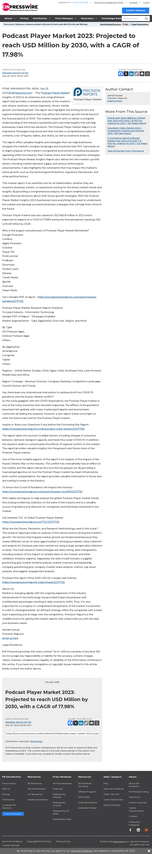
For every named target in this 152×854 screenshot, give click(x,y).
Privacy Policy (63, 841)
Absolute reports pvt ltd (15, 73)
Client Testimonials (113, 799)
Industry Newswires (38, 799)
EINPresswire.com (20, 93)
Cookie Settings (10, 845)
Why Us (6, 789)
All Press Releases (62, 783)
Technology (36, 741)
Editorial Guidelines (114, 789)
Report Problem (112, 805)
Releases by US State (61, 812)
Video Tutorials (111, 794)
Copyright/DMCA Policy (39, 841)
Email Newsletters (140, 24)
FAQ (106, 783)
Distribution (8, 799)
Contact (133, 2)
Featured (58, 789)
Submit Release (135, 10)
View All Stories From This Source (125, 151)
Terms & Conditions (12, 841)
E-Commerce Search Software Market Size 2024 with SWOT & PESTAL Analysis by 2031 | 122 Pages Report (127, 142)
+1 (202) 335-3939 (79, 2)
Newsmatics (119, 841)
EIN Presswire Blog (139, 792)
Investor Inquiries (138, 802)
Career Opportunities (136, 809)
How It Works (9, 783)
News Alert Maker (87, 808)
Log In (146, 2)
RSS (126, 24)
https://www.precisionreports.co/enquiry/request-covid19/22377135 (42, 491)
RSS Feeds (84, 797)
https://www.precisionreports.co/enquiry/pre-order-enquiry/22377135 (43, 429)
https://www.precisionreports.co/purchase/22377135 (33, 582)
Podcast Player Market (55, 93)
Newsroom (134, 797)
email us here (10, 638)
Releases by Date (62, 819)
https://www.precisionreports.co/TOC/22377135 (30, 522)
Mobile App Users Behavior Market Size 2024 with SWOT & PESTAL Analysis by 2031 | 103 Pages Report (126, 121)
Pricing (108, 2)
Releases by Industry (59, 795)
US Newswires (35, 794)
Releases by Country (59, 804)
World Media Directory (110, 24)
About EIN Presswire (134, 785)
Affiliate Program (87, 792)
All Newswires (35, 783)
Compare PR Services (9, 806)
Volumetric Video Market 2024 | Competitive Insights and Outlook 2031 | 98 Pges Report (125, 131)
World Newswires (37, 789)
